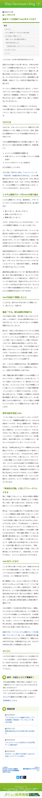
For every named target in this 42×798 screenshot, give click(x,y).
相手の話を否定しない (13, 43)
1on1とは (7, 29)
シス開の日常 (9, 15)
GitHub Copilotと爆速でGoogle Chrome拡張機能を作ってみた (11, 770)
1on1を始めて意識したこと (12, 36)
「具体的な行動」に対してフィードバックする (20, 46)
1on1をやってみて (10, 50)
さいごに (7, 53)
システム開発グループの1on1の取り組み (17, 33)
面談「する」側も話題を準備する (16, 39)
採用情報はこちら (9, 700)
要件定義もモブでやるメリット (31, 769)
